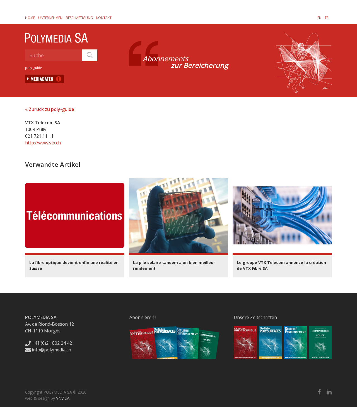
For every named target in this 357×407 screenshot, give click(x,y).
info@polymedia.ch (51, 350)
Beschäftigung (79, 17)
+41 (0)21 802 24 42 (51, 343)
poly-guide (33, 67)
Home (30, 17)
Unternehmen (50, 17)
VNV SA (62, 398)
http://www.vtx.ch (43, 143)
